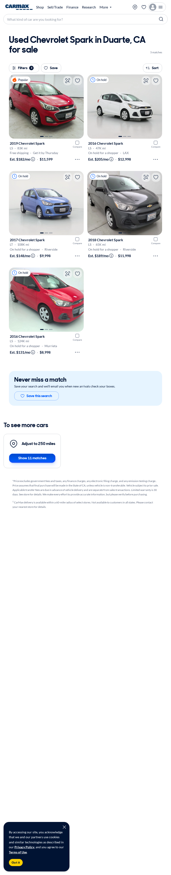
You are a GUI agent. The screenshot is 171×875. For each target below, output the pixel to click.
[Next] (78, 106)
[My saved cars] (143, 7)
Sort (155, 68)
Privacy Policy (24, 847)
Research (89, 7)
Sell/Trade (55, 7)
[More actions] (77, 159)
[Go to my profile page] (157, 7)
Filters (25, 68)
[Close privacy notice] (64, 827)
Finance (72, 7)
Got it (16, 863)
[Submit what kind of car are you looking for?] (161, 19)
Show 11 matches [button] (32, 458)
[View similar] (67, 80)
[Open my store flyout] (134, 7)
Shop (40, 7)
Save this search (39, 395)
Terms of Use (18, 852)
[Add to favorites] (77, 80)
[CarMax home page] (19, 7)
